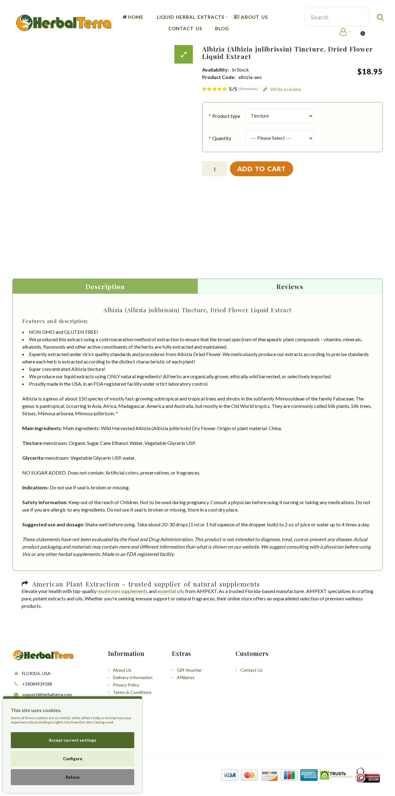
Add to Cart (261, 168)
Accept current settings (72, 740)
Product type (226, 116)
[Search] (380, 17)
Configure (72, 758)
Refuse (73, 777)
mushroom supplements (123, 591)
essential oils (170, 591)
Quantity (221, 138)
